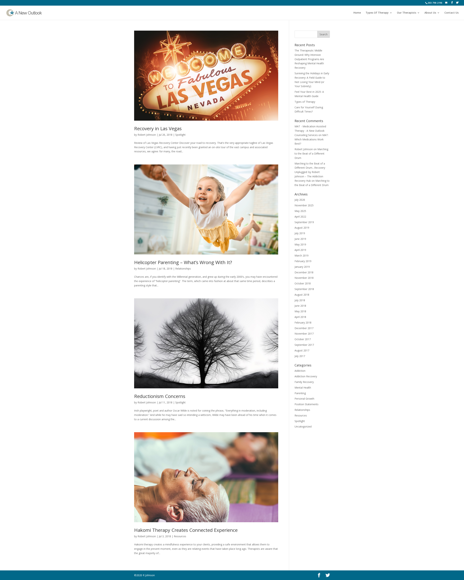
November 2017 (304, 333)
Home (357, 12)
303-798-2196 (435, 2)
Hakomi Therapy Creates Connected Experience (186, 530)
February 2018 (303, 322)
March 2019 (301, 255)
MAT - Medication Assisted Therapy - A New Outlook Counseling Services (310, 131)
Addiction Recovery (306, 376)
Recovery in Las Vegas (158, 128)
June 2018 (300, 305)
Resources (180, 536)
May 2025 (300, 211)
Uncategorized (303, 426)
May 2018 (300, 311)
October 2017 (303, 339)
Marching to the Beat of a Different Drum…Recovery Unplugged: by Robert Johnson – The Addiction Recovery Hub (310, 172)
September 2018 (304, 289)
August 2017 (302, 350)
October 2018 (303, 283)
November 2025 (304, 205)
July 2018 (300, 300)
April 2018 (300, 317)
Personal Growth (304, 398)
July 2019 (300, 233)
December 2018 (304, 272)
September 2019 (304, 222)
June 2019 (300, 239)
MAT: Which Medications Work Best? (311, 139)
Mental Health (303, 387)
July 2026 (300, 199)
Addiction (300, 370)
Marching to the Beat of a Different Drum (311, 153)
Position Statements (306, 404)
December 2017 (304, 328)
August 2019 (302, 227)
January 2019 (302, 266)
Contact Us (451, 12)
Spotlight (180, 134)
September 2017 (304, 345)
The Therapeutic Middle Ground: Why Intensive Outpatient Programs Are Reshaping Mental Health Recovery (309, 59)
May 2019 (300, 244)
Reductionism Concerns (159, 396)
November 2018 (304, 277)
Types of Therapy (305, 101)
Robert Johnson (147, 134)
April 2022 (300, 216)
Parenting (300, 393)
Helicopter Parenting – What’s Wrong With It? (183, 262)
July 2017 (300, 356)
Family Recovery (304, 382)
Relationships (183, 268)
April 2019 (300, 250)
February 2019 (303, 261)
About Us (430, 12)
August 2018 (302, 294)
